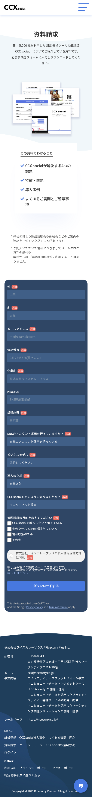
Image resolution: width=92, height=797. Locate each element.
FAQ (72, 737)
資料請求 (10, 745)
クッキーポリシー (64, 768)
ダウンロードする (46, 586)
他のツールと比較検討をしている (34, 528)
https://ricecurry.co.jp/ (43, 719)
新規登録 (10, 737)
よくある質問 (57, 737)
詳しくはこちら (17, 573)
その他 (16, 539)
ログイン (10, 752)
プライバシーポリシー (34, 768)
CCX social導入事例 (32, 737)
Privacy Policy (34, 607)
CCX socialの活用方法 (60, 745)
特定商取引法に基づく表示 (22, 775)
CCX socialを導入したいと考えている (37, 523)
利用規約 (10, 768)
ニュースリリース (31, 745)
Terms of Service (58, 607)
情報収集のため (22, 534)
